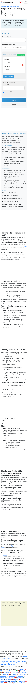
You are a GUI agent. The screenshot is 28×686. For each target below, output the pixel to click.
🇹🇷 (20, 2)
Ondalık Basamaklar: (9, 85)
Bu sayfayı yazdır (6, 13)
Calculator (7, 672)
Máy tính (8, 679)
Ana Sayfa (3, 6)
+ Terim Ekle (21, 55)
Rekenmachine (4, 681)
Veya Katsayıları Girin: (8, 44)
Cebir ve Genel (15, 6)
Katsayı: (6, 59)
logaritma (21, 546)
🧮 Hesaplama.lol (6, 2)
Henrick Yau (9, 11)
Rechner (16, 679)
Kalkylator (20, 677)
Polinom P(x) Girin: (7, 37)
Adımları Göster (9, 92)
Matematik (9, 6)
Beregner (22, 669)
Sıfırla (14, 104)
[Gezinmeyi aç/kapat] (26, 2)
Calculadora (12, 671)
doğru (25, 246)
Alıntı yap (4, 15)
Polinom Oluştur (8, 76)
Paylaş (22, 15)
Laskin (1, 679)
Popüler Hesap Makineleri (19, 663)
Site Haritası (3, 664)
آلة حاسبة (13, 681)
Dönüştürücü (11, 664)
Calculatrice (3, 676)
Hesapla (14, 100)
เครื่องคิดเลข (22, 681)
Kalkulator (12, 676)
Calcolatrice (3, 671)
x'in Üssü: (7, 66)
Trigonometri (14, 546)
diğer (2, 547)
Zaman (5, 555)
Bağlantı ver (13, 15)
